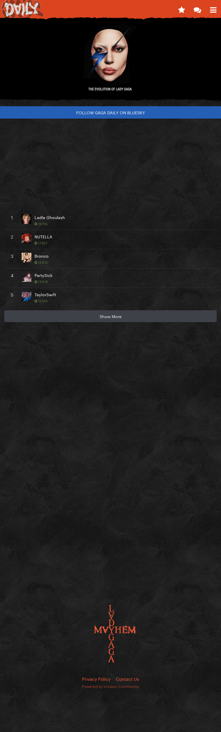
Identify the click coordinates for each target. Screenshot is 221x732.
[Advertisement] (110, 163)
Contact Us (127, 678)
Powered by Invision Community (110, 686)
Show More (110, 316)
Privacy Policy (96, 678)
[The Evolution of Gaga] (110, 61)
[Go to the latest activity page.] (181, 8)
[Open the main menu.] (213, 8)
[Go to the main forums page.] (197, 8)
